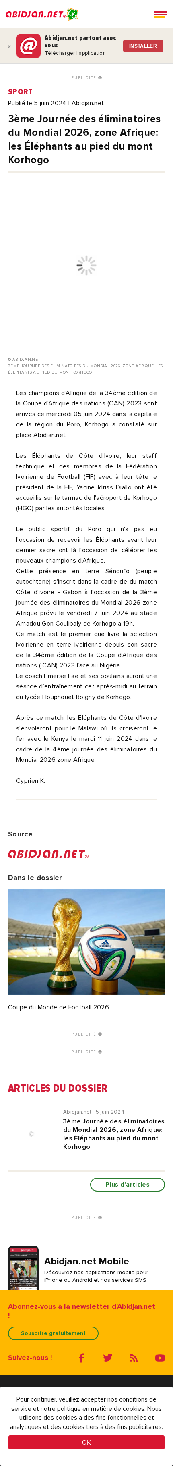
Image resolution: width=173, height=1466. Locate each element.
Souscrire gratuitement (53, 1333)
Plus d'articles (127, 1185)
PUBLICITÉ (84, 78)
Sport (20, 92)
